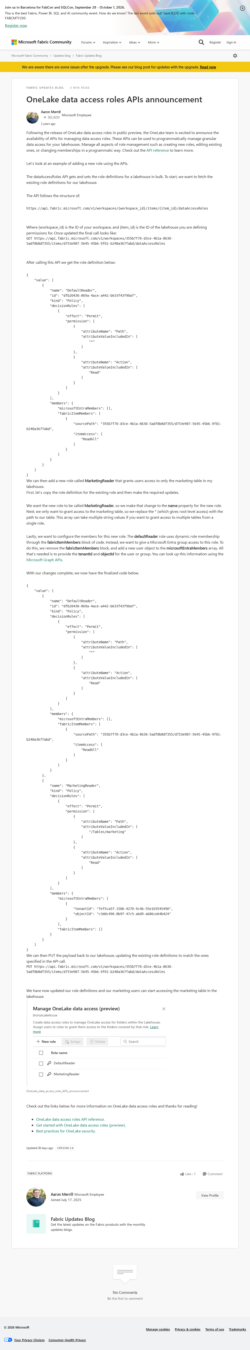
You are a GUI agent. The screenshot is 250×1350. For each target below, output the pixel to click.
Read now (208, 66)
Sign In (231, 42)
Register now (16, 25)
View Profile (210, 1195)
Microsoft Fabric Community (29, 55)
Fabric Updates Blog (89, 55)
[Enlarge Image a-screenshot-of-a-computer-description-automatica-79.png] (125, 1042)
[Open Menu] (235, 55)
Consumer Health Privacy (67, 1340)
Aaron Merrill (51, 111)
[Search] (201, 42)
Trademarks (237, 1329)
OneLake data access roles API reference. (70, 1119)
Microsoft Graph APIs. (44, 559)
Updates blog (62, 55)
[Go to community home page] (41, 42)
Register (215, 42)
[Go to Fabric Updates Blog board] (36, 1224)
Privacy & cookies (187, 1329)
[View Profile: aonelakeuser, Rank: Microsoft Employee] (32, 117)
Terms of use (214, 1329)
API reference (157, 150)
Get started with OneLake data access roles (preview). (81, 1125)
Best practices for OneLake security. (66, 1130)
